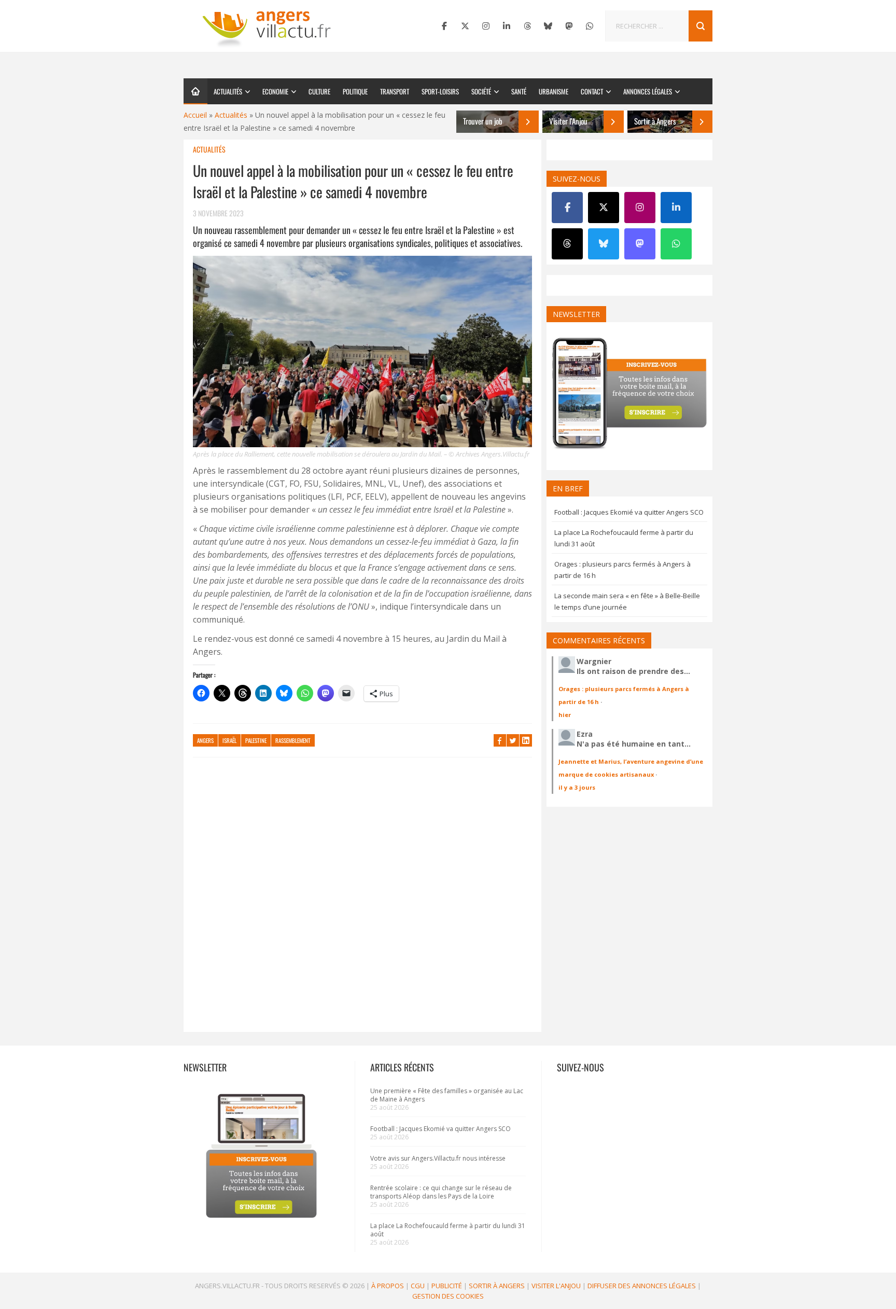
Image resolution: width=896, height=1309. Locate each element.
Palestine (256, 740)
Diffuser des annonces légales (641, 1285)
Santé (518, 91)
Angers (205, 740)
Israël (229, 740)
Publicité (446, 1285)
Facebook (500, 740)
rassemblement (293, 740)
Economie (275, 91)
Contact (592, 91)
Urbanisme (553, 91)
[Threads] (527, 26)
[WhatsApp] (589, 26)
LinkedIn (526, 740)
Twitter (513, 740)
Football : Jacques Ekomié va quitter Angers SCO (629, 512)
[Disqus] (362, 899)
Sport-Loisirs (440, 91)
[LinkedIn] (506, 26)
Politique (355, 91)
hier (564, 715)
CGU (418, 1285)
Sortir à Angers (497, 1285)
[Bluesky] (548, 26)
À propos (387, 1285)
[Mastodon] (569, 26)
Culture (319, 91)
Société (481, 91)
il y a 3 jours (576, 787)
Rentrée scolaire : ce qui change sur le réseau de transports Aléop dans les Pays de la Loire (441, 1192)
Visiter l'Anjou (556, 1285)
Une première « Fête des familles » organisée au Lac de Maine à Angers (446, 1095)
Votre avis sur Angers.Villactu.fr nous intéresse (438, 1158)
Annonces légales (647, 91)
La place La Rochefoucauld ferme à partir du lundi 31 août (447, 1229)
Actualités (228, 91)
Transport (394, 91)
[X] (465, 26)
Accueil (195, 115)
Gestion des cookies (448, 1296)
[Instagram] (486, 26)
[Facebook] (444, 26)
